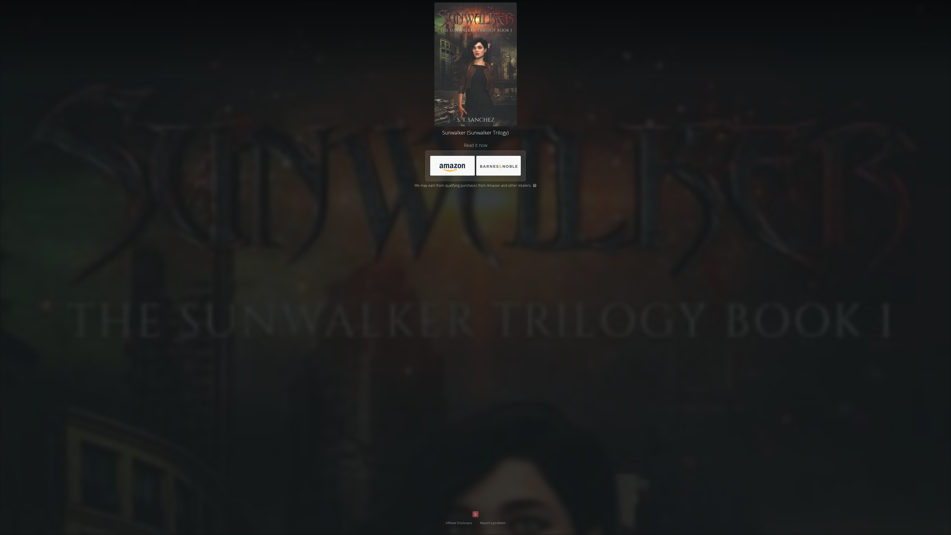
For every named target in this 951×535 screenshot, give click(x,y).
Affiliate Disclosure (459, 523)
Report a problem (492, 523)
